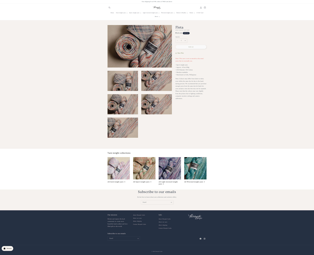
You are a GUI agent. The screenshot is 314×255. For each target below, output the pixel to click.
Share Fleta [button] (181, 53)
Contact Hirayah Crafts (139, 224)
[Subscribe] (171, 202)
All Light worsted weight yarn (168, 183)
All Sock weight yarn (115, 182)
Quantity (177, 37)
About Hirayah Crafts (139, 215)
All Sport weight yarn (141, 182)
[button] (109, 8)
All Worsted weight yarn (193, 182)
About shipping (137, 221)
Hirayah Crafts (159, 251)
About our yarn (137, 218)
